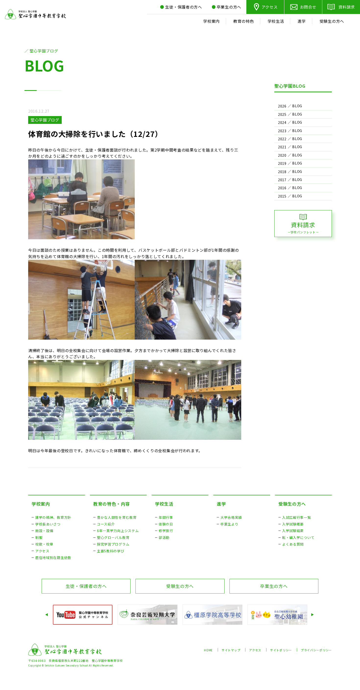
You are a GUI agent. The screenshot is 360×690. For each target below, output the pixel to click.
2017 (282, 179)
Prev (47, 615)
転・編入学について (298, 537)
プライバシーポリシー (316, 650)
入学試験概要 (293, 524)
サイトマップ (231, 650)
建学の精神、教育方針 (53, 517)
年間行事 (166, 517)
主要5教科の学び (110, 550)
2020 (282, 155)
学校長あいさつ (47, 524)
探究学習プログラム (113, 544)
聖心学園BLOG (290, 86)
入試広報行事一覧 (296, 517)
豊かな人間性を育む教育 (117, 517)
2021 (282, 146)
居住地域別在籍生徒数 (53, 557)
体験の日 (166, 524)
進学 (221, 503)
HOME (208, 650)
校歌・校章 (44, 544)
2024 (282, 122)
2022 (282, 138)
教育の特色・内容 (111, 503)
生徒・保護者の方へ (86, 586)
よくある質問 (293, 544)
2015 (282, 196)
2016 (282, 187)
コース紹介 (106, 524)
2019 (282, 163)
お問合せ (308, 7)
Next (313, 615)
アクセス (270, 7)
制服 (38, 537)
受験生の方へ (292, 503)
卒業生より (229, 524)
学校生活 (164, 503)
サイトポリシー (281, 650)
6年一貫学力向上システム (118, 530)
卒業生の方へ (274, 586)
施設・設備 (44, 530)
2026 (282, 106)
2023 (282, 130)
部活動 (164, 537)
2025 (282, 114)
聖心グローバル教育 (113, 537)
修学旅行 (166, 530)
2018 (282, 171)
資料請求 (346, 7)
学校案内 (41, 503)
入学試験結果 (293, 530)
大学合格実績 (231, 517)
